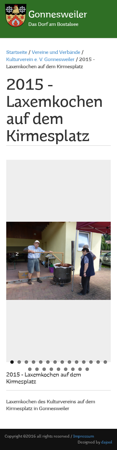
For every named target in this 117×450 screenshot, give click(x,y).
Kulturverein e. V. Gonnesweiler (40, 59)
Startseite (16, 52)
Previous (11, 259)
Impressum (83, 436)
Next (106, 259)
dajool (106, 442)
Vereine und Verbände (56, 52)
